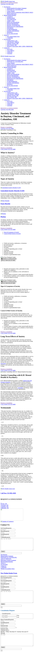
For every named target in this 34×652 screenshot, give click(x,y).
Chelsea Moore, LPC (12, 40)
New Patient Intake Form (13, 36)
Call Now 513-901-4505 (8, 493)
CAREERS (10, 38)
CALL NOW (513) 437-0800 (8, 149)
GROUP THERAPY (6, 559)
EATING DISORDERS (13, 31)
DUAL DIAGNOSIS (12, 33)
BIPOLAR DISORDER (13, 22)
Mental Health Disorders (10, 15)
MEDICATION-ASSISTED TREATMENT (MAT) (20, 12)
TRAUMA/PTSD (11, 19)
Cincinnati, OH (4, 505)
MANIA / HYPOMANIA (13, 25)
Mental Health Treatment (7, 556)
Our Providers (7, 39)
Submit (3, 551)
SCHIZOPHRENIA (12, 29)
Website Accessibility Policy (8, 568)
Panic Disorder (5, 204)
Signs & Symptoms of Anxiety (11, 232)
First (18, 615)
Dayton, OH (4, 503)
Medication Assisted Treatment (8, 560)
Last (18, 617)
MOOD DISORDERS (12, 23)
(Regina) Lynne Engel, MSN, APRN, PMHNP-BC (20, 46)
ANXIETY (10, 16)
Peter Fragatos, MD (12, 45)
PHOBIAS (9, 32)
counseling (20, 387)
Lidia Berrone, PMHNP (13, 42)
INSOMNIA (10, 28)
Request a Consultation (6, 127)
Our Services (7, 6)
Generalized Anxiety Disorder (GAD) (12, 191)
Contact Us (6, 47)
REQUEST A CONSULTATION (9, 2)
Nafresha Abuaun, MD (12, 43)
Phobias (3, 217)
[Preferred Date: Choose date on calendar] (16, 627)
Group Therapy (11, 11)
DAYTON (9, 49)
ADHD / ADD (10, 21)
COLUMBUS (10, 50)
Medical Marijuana (11, 14)
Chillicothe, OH (5, 508)
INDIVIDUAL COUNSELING (15, 9)
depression (3, 363)
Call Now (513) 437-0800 (7, 128)
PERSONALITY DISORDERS (15, 26)
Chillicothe (9, 52)
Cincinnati (9, 53)
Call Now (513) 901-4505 (7, 4)
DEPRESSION (11, 18)
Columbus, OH (4, 506)
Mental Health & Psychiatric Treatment (16, 8)
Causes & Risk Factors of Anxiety (12, 233)
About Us (6, 35)
